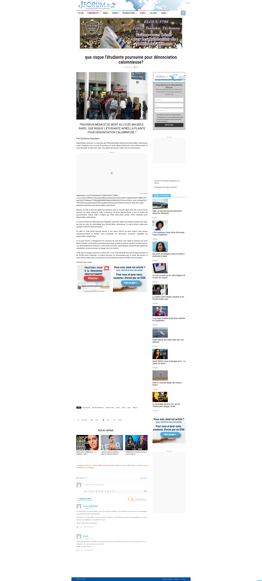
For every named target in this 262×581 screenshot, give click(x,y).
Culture (153, 13)
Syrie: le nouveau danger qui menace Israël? (167, 383)
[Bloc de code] (105, 491)
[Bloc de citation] (102, 491)
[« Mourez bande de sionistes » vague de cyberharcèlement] (112, 442)
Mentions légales (167, 579)
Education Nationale (97, 407)
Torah (142, 13)
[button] (183, 13)
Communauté (92, 13)
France (115, 13)
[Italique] (88, 491)
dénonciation (86, 407)
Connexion (143, 478)
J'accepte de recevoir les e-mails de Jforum (169, 114)
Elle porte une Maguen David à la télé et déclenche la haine (168, 255)
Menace (135, 407)
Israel (105, 13)
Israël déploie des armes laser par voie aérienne (168, 340)
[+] (113, 491)
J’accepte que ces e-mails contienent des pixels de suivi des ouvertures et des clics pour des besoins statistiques (170, 119)
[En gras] (85, 491)
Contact (183, 579)
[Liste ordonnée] (96, 491)
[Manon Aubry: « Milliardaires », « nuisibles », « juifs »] (87, 442)
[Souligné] (90, 491)
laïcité (123, 407)
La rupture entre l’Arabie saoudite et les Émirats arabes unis (168, 298)
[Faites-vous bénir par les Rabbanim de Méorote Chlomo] (131, 33)
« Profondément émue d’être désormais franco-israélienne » (168, 233)
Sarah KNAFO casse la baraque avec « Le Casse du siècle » (169, 362)
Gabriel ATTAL (110, 407)
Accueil (81, 13)
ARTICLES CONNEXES (86, 430)
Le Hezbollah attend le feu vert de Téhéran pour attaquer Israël (166, 405)
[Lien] (108, 491)
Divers (163, 13)
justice (118, 407)
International (129, 13)
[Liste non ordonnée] (99, 491)
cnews (89, 262)
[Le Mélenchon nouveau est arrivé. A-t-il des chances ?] (136, 442)
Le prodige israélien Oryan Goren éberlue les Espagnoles (168, 319)
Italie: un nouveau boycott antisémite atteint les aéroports (167, 212)
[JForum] (131, 5)
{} (110, 491)
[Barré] (93, 491)
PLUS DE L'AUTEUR (105, 430)
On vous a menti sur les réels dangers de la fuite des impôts (168, 276)
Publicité (176, 579)
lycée (129, 407)
